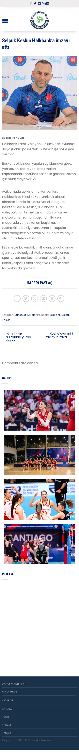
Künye (5, 717)
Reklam (6, 725)
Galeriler (7, 708)
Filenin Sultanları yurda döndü (18, 337)
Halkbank (54, 315)
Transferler (9, 692)
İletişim (6, 733)
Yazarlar (8, 700)
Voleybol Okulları (13, 684)
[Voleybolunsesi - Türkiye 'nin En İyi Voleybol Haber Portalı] (39, 19)
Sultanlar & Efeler (26, 315)
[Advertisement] (39, 623)
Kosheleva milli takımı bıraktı (59, 335)
